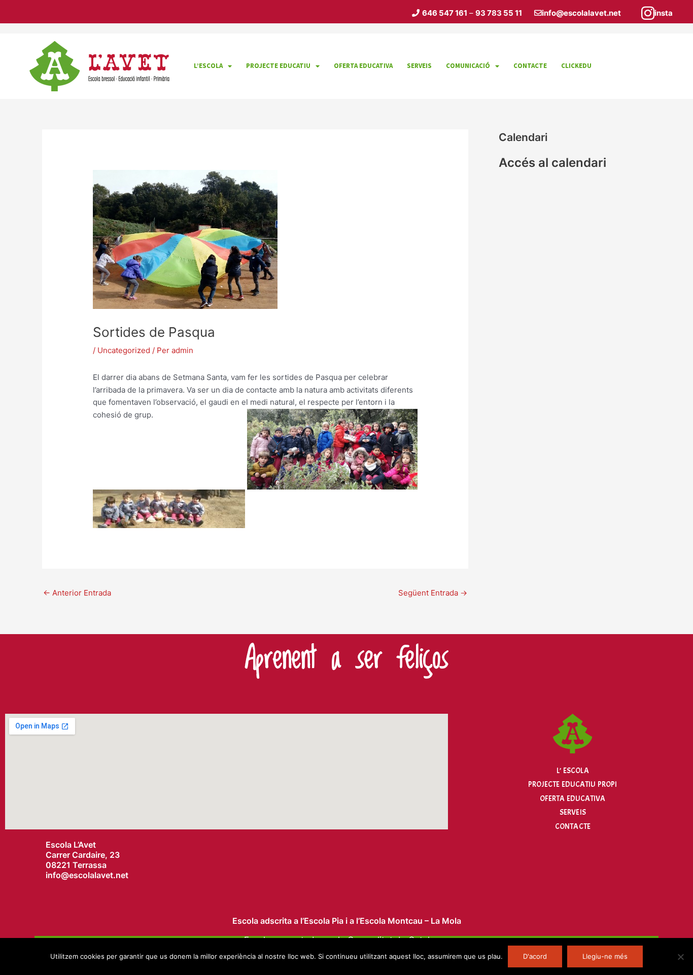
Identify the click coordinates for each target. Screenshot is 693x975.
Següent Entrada (432, 593)
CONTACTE (530, 65)
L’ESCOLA (208, 65)
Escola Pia (323, 921)
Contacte (573, 826)
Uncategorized (123, 350)
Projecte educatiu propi (572, 784)
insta (663, 13)
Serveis (573, 812)
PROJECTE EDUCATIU (278, 65)
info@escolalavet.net (581, 13)
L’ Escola (572, 771)
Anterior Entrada (77, 593)
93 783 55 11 (498, 13)
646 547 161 (444, 13)
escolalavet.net (98, 875)
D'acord (535, 956)
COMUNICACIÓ (468, 65)
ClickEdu (576, 65)
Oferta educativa (363, 65)
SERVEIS (419, 65)
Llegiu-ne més (605, 956)
